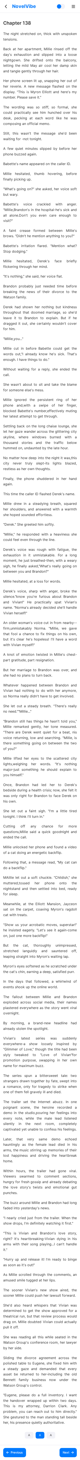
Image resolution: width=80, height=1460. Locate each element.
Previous (17, 1452)
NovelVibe (24, 6)
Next (66, 1452)
